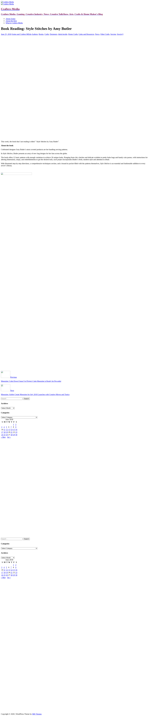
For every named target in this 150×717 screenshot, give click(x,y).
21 (12, 432)
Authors (35, 34)
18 (5, 432)
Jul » (9, 437)
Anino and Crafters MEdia (21, 34)
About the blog (11, 21)
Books (41, 34)
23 (16, 432)
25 (5, 435)
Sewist (119, 34)
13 (9, 430)
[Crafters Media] (7, 2)
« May (3, 437)
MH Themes (37, 714)
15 (14, 430)
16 (16, 430)
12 (7, 430)
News (97, 34)
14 (12, 430)
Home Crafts (73, 34)
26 (7, 435)
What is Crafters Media (14, 23)
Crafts (46, 34)
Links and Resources (86, 34)
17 (2, 432)
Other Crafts (104, 34)
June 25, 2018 (6, 34)
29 (14, 435)
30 (16, 435)
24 (2, 435)
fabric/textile (62, 34)
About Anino (10, 19)
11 (4, 430)
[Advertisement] (75, 53)
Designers (53, 34)
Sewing (113, 34)
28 (12, 435)
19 (7, 432)
